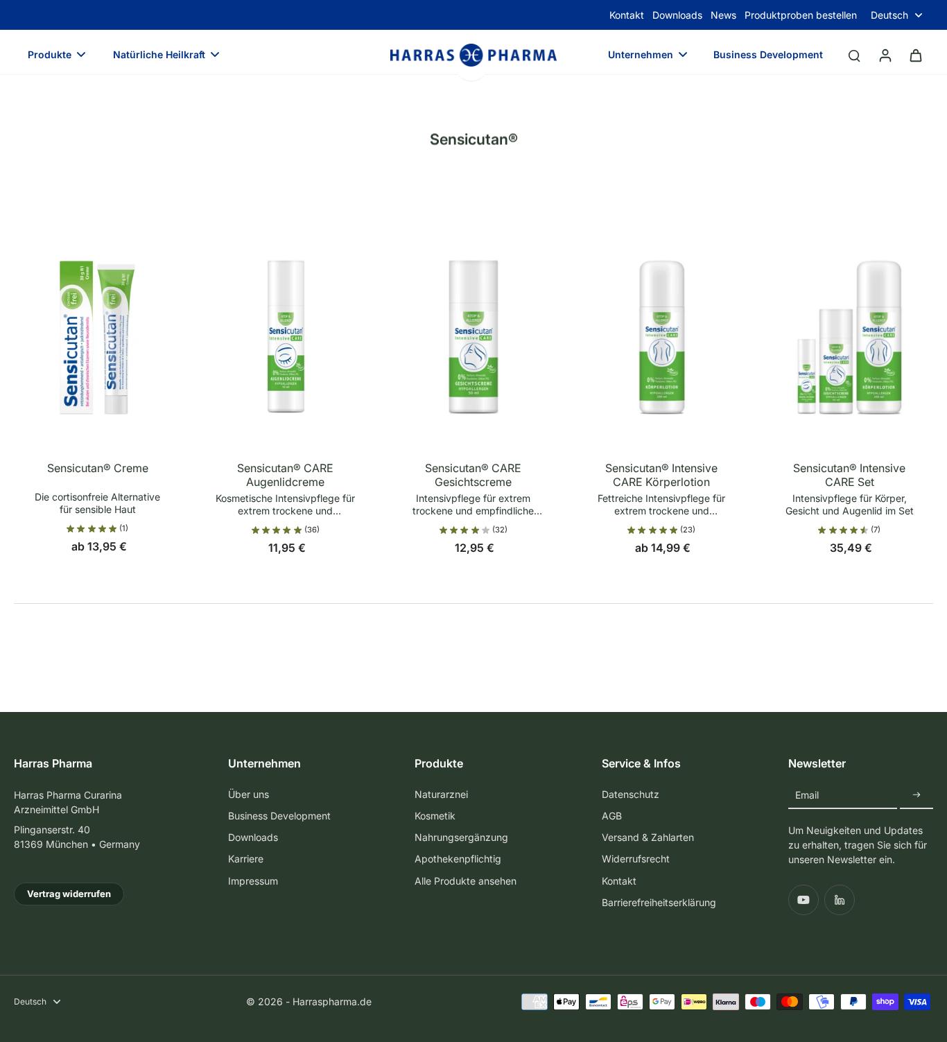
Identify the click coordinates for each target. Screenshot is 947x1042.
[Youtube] (803, 900)
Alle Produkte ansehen (465, 881)
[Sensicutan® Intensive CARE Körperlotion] (661, 321)
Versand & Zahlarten (648, 837)
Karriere (245, 859)
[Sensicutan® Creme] (97, 321)
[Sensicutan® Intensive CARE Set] (849, 321)
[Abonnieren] (916, 795)
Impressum (253, 881)
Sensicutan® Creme (97, 468)
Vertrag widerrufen (69, 893)
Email (807, 795)
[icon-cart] (915, 55)
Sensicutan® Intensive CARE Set (849, 475)
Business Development (279, 816)
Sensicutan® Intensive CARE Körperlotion (661, 475)
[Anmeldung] (884, 55)
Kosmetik (435, 816)
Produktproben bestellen (801, 15)
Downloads (677, 15)
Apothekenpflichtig (458, 859)
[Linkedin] (839, 900)
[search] (854, 55)
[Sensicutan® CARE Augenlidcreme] (285, 321)
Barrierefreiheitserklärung (659, 902)
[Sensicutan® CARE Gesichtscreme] (473, 321)
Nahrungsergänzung (461, 837)
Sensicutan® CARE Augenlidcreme (285, 475)
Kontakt (626, 15)
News (723, 15)
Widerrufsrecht (636, 859)
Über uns (248, 794)
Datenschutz (630, 794)
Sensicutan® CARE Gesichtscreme (473, 475)
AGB (612, 816)
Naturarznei (441, 794)
